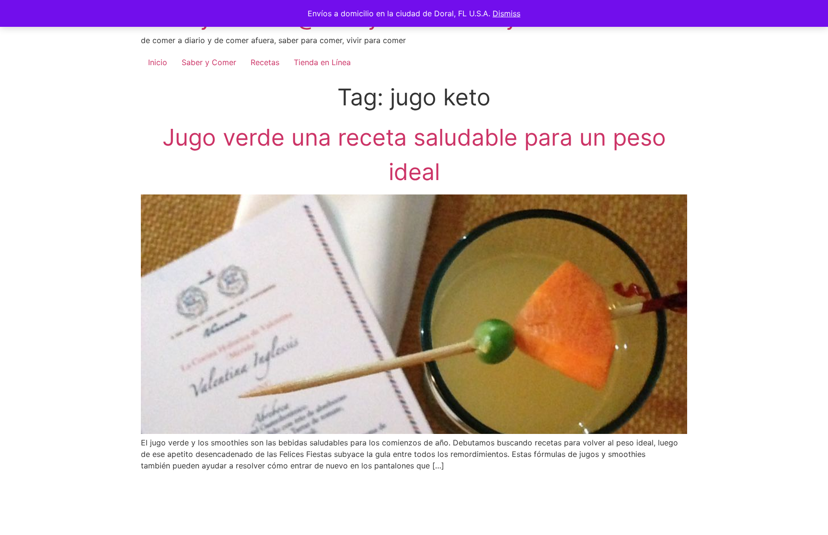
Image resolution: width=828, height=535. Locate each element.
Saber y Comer (209, 62)
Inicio (157, 62)
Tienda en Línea (322, 62)
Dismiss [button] (506, 13)
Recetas (265, 62)
